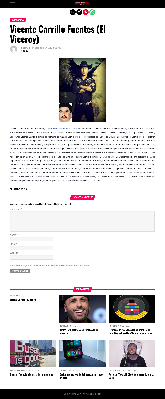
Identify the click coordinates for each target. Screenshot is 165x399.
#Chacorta (80, 129)
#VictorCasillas (68, 129)
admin (26, 51)
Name (14, 235)
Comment (16, 209)
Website (14, 253)
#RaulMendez (54, 129)
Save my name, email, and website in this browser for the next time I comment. (50, 266)
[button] (12, 4)
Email (13, 244)
